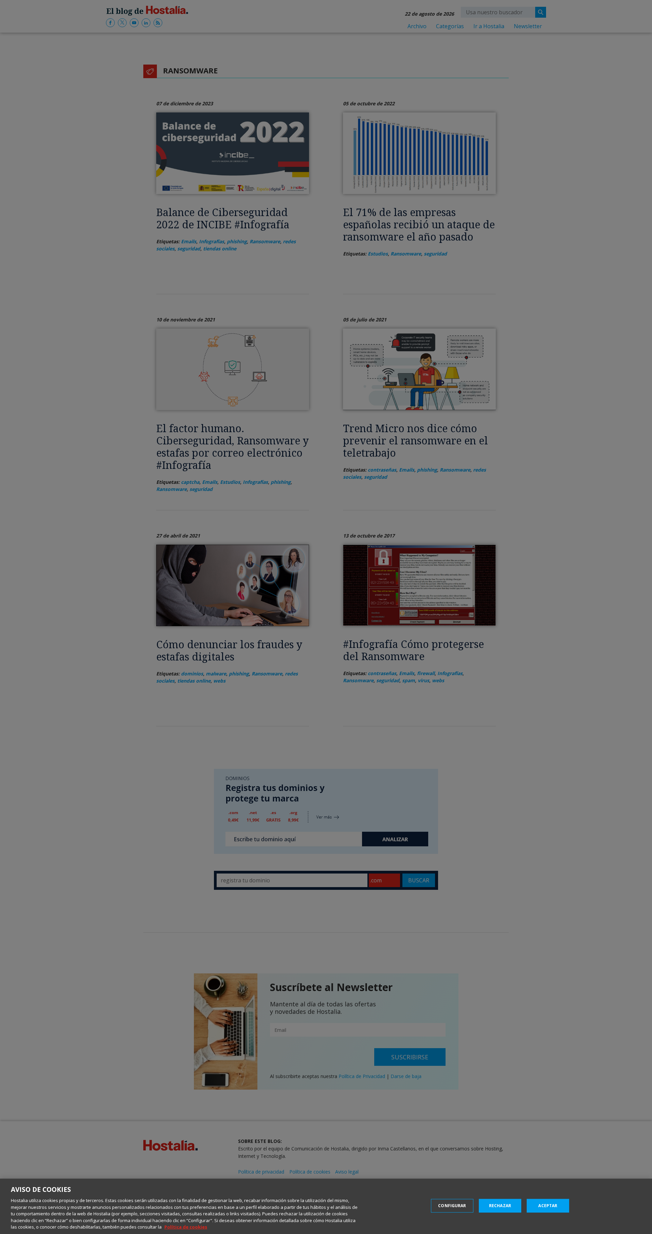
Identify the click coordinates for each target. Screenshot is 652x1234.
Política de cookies (185, 1227)
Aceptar (547, 1206)
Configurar (452, 1206)
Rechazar (500, 1206)
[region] (326, 1206)
